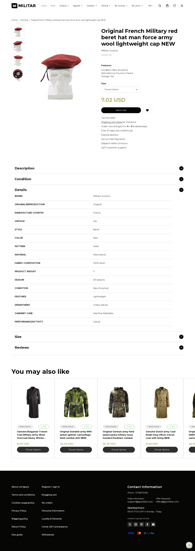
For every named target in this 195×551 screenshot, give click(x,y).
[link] (25, 427)
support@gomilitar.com (140, 501)
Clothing (24, 20)
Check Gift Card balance (55, 526)
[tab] (18, 32)
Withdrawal (48, 534)
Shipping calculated (112, 122)
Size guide (17, 534)
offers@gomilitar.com (167, 501)
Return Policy (19, 526)
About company (20, 487)
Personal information (53, 511)
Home (15, 20)
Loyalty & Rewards (52, 518)
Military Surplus (109, 50)
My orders (47, 503)
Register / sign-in (51, 487)
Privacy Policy (19, 511)
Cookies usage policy (23, 503)
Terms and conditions (23, 495)
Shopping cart (49, 495)
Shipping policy (20, 518)
